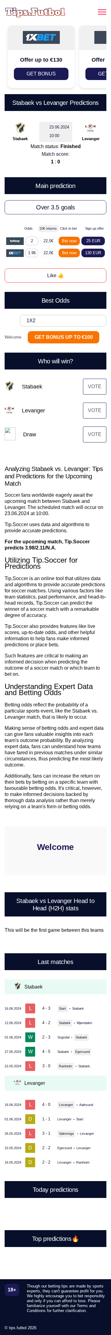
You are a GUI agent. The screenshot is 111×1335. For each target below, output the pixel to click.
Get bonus (41, 73)
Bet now (69, 241)
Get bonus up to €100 (64, 337)
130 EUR (93, 253)
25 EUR (93, 241)
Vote (94, 386)
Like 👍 (55, 275)
